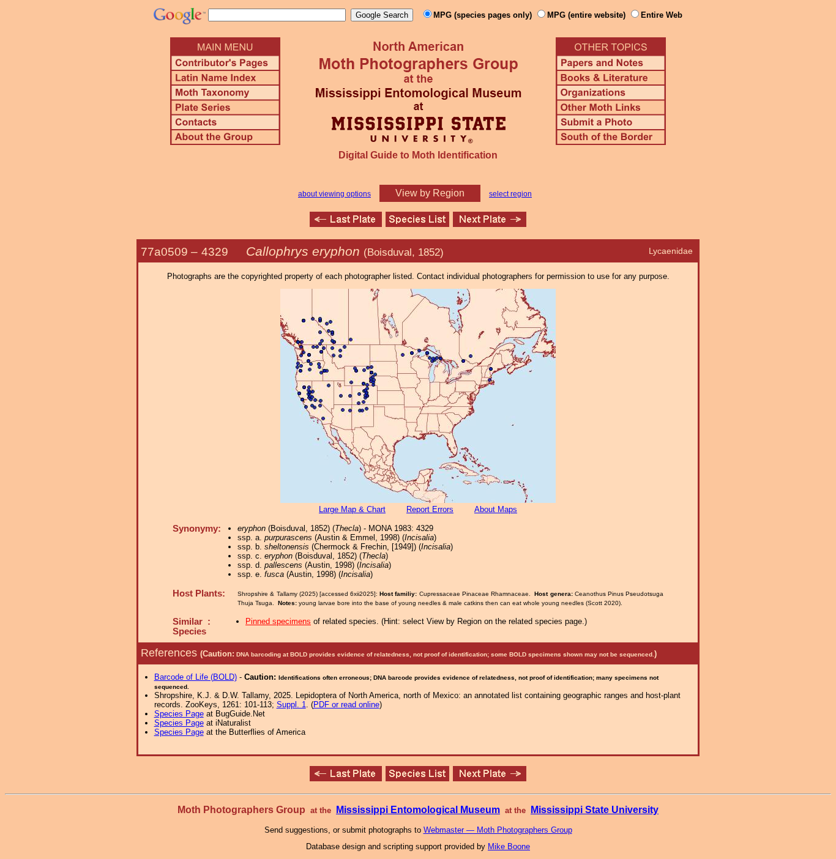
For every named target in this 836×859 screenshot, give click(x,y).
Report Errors (429, 509)
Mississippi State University (595, 810)
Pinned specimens (278, 621)
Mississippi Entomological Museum (418, 810)
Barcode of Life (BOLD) (195, 677)
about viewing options (334, 194)
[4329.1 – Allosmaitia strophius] (489, 223)
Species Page (179, 713)
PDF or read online (346, 704)
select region (510, 194)
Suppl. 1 (291, 704)
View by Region (430, 193)
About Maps (495, 509)
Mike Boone (509, 846)
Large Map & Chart (352, 509)
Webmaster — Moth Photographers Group (498, 830)
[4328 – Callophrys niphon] (346, 223)
